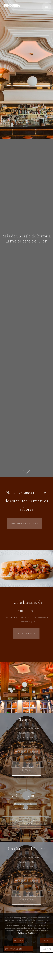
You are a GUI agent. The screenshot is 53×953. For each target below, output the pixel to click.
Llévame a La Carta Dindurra (26, 821)
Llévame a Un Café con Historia (26, 897)
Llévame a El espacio (26, 768)
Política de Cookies (26, 933)
